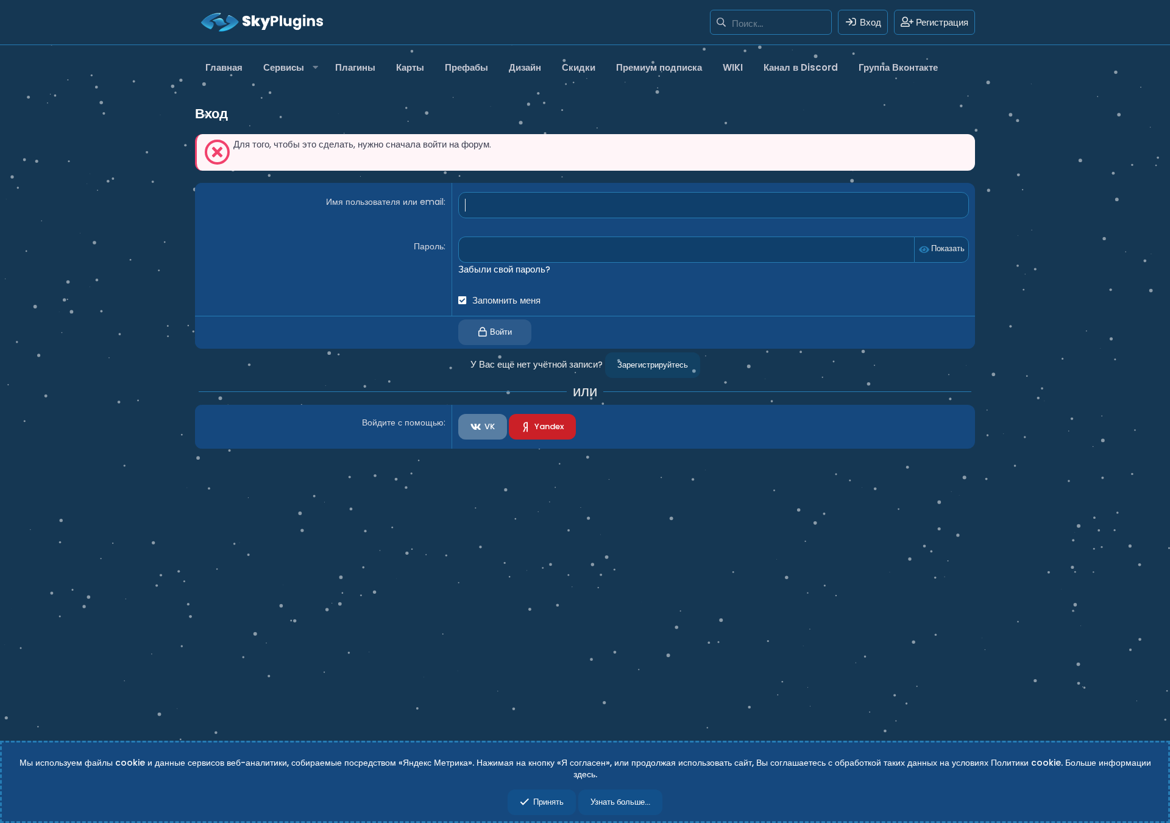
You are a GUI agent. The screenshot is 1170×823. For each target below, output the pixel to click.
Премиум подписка (659, 67)
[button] (289, 67)
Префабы (466, 67)
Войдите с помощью (403, 422)
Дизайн (525, 67)
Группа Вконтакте (898, 67)
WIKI (733, 67)
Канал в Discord (801, 67)
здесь (584, 774)
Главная (224, 67)
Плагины (355, 67)
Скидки (578, 67)
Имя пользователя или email (385, 202)
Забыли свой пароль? (504, 269)
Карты (410, 67)
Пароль (429, 246)
